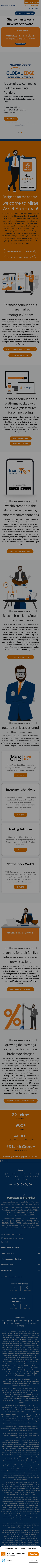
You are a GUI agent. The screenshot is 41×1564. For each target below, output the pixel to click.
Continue (33, 1560)
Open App (33, 1554)
